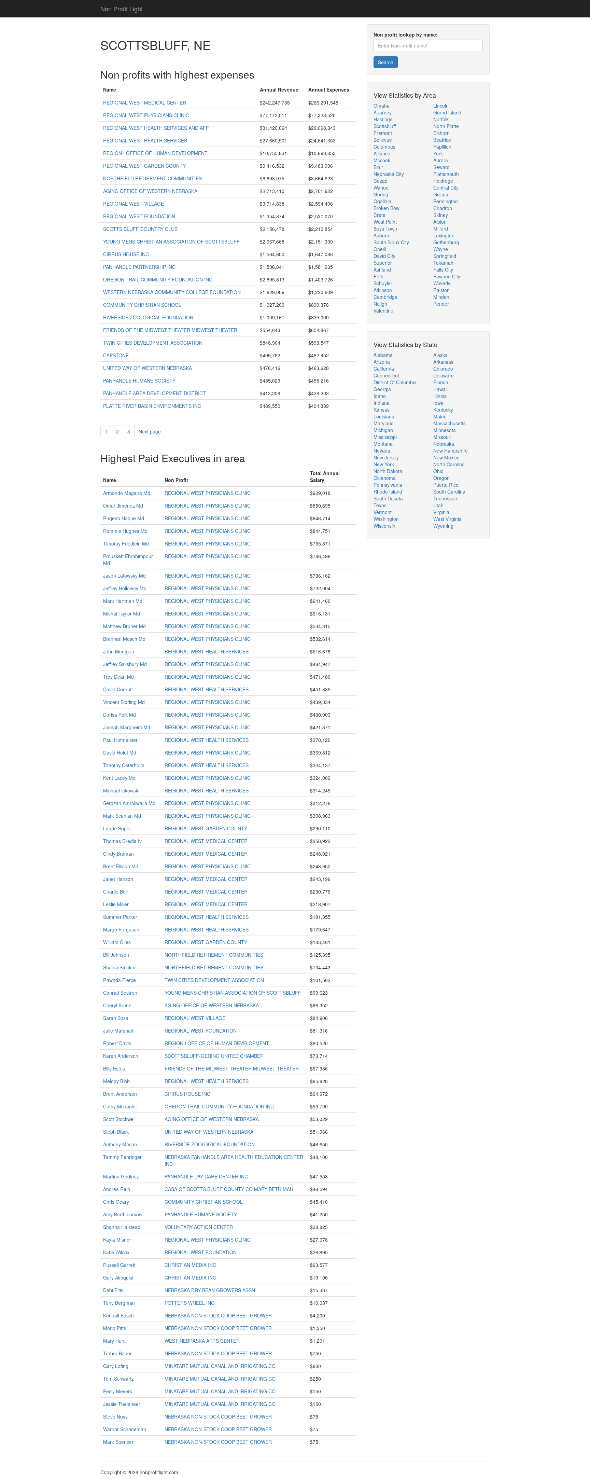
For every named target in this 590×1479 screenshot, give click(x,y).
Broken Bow (386, 208)
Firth (378, 276)
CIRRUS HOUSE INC (126, 254)
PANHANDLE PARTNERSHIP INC (139, 266)
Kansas (382, 409)
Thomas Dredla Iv (122, 841)
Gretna (440, 194)
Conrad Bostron (120, 992)
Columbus (384, 146)
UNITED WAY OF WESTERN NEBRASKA (147, 367)
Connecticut (386, 375)
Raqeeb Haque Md (123, 518)
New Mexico (446, 457)
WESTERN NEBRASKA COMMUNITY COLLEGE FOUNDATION (172, 292)
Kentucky (443, 409)
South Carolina (449, 491)
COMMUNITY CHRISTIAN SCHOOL (142, 304)
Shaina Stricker (119, 967)
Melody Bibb (116, 1081)
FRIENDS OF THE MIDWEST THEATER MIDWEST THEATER (170, 330)
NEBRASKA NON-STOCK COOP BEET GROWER (218, 1315)
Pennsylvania (388, 484)
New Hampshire (450, 450)
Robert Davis (117, 1043)
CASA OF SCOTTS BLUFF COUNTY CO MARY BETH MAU (229, 1189)
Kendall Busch (118, 1315)
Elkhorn (441, 132)
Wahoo (381, 187)
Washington (386, 518)
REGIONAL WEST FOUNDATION (139, 216)
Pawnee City (446, 276)
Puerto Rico (446, 484)
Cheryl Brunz (117, 1005)
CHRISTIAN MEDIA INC (190, 1264)
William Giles (117, 942)
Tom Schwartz (118, 1378)
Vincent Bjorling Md (124, 702)
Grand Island (447, 112)
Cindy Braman (118, 853)
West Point (385, 221)
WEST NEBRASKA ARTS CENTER (202, 1340)
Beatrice (442, 139)
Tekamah (443, 262)
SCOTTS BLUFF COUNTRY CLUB (140, 228)
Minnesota (444, 430)
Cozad (381, 180)
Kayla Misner (117, 1239)
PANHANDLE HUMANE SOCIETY (139, 380)
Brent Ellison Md (120, 866)
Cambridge (385, 296)
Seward (441, 167)
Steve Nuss (115, 1416)
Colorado (443, 368)
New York (384, 464)
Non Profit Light (121, 8)
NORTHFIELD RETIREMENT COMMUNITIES (152, 178)
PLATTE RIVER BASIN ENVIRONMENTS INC (152, 405)
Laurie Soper (117, 828)
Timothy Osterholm (123, 765)
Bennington (445, 201)
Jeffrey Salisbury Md (125, 664)
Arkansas (443, 361)
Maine (440, 416)
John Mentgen (118, 651)
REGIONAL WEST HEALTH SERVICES (145, 140)
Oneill (380, 249)
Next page (150, 431)
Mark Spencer (118, 1441)
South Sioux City (391, 242)
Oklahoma (385, 477)
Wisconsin (384, 525)
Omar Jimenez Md (123, 505)
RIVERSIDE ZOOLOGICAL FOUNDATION (148, 317)
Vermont (383, 512)
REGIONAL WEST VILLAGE (133, 203)
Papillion (442, 146)
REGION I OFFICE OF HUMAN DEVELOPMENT (155, 153)
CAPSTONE (116, 355)
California (384, 368)
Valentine (383, 310)
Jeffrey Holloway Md (124, 588)
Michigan (383, 430)
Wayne (440, 249)
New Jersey (386, 457)
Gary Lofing (115, 1366)
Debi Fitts (113, 1290)
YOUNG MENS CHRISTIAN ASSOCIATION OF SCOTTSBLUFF (171, 241)
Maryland (384, 423)
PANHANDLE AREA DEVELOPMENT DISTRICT (154, 393)
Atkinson (383, 290)
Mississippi (385, 436)
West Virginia (447, 518)
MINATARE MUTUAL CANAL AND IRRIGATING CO (220, 1366)
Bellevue (383, 139)
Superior (383, 262)
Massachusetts (449, 423)
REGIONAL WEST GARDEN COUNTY (144, 165)
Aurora (440, 160)
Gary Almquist (118, 1277)
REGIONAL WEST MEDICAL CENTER (144, 102)
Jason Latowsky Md (124, 575)
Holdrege (443, 180)
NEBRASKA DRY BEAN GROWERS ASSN (210, 1290)
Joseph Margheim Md (126, 727)
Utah (438, 505)
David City (384, 255)
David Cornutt (118, 689)
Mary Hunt (114, 1340)
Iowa (438, 402)
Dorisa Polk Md (119, 714)
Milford (440, 228)
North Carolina (449, 464)
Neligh (380, 303)
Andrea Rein (116, 1189)
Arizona (382, 361)
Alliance (382, 153)
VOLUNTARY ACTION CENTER (199, 1227)
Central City (446, 187)
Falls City (443, 269)
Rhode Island (388, 491)
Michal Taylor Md (121, 613)
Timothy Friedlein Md (126, 543)
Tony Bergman (119, 1302)
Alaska (440, 354)
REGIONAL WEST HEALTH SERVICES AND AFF (156, 127)
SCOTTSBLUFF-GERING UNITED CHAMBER (214, 1055)
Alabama (383, 354)
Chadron (442, 208)
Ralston (441, 290)
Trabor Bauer (117, 1353)
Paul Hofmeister (120, 739)
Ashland (382, 269)
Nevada (382, 450)
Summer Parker (120, 916)
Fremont (383, 132)
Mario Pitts (114, 1328)
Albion (440, 221)
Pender (441, 303)
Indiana (382, 402)
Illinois (440, 395)
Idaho (380, 395)
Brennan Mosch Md (124, 638)
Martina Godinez (121, 1176)
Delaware (443, 375)
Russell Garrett (119, 1264)
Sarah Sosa (115, 1017)
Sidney (440, 214)
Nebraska (443, 443)
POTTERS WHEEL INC (189, 1302)
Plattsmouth (446, 173)
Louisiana (384, 416)
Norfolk (441, 119)
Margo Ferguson (121, 929)
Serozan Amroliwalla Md (129, 803)
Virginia (441, 512)
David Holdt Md (119, 752)
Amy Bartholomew (122, 1214)
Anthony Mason (120, 1144)
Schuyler (383, 283)
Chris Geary (116, 1201)
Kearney (383, 112)
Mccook (382, 160)
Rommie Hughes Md (125, 530)
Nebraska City (389, 173)
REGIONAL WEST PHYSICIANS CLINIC (146, 115)
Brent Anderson (120, 1093)
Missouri (442, 436)
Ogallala (382, 201)
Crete (379, 214)
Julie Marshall (118, 1030)
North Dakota (388, 471)
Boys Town (385, 228)
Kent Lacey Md (119, 777)
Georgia (382, 389)
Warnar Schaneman (124, 1429)
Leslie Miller (116, 904)
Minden (441, 296)
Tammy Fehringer (122, 1156)
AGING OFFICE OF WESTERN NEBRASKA (150, 191)
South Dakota (388, 498)
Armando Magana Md (126, 492)
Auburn (381, 235)
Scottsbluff (385, 126)
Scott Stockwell (119, 1119)
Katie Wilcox (116, 1252)
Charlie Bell (115, 891)
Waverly (441, 283)
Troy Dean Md (118, 676)
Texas (380, 505)
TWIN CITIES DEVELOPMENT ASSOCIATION (152, 342)
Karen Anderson (120, 1055)
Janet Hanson (118, 878)
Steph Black (116, 1131)
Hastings (383, 119)
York (438, 153)
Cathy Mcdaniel (120, 1106)
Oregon (441, 477)
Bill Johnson (116, 954)
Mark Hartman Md (122, 600)
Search (385, 62)
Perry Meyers (117, 1391)
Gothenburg (446, 242)
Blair (378, 167)
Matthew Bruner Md (124, 626)
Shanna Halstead (121, 1227)
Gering (381, 194)
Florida (440, 382)
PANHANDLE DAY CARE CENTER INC (206, 1176)
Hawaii (440, 389)
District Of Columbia (395, 382)
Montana (383, 443)
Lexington (443, 235)
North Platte (446, 126)
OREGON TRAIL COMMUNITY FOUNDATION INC (157, 279)
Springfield (444, 255)
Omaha (382, 105)
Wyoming (443, 525)
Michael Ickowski (121, 790)
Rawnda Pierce (119, 980)
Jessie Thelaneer (121, 1403)
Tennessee (445, 498)
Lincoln (441, 105)
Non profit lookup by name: (406, 34)
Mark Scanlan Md (122, 815)
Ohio (438, 471)
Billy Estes (114, 1068)
